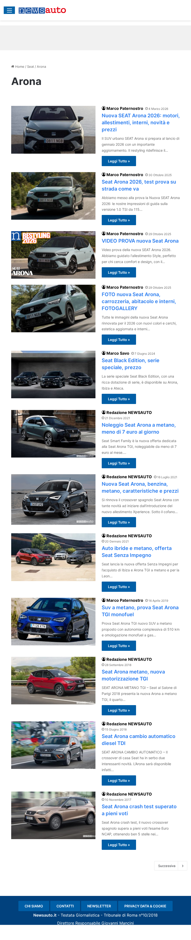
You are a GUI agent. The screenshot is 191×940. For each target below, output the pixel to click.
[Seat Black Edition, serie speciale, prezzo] (53, 374)
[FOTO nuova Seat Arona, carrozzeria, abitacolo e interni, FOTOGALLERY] (53, 308)
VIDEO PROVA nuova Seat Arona (140, 241)
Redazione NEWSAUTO (129, 412)
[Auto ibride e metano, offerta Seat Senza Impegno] (53, 557)
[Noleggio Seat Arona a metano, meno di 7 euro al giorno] (53, 434)
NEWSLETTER (99, 906)
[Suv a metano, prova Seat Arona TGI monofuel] (53, 621)
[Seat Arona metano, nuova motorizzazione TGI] (53, 680)
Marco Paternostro (124, 108)
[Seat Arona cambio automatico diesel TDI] (53, 745)
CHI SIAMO (34, 906)
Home (19, 66)
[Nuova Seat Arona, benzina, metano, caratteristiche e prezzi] (53, 499)
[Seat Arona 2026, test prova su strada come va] (53, 196)
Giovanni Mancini (117, 923)
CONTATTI (65, 906)
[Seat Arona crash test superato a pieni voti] (53, 815)
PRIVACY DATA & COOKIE (145, 906)
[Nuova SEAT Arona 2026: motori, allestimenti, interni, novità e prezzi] (53, 129)
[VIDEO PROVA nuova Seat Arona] (53, 255)
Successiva (166, 866)
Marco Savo (117, 353)
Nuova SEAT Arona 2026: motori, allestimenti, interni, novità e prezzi (141, 123)
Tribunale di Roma (121, 915)
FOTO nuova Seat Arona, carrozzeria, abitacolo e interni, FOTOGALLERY (139, 301)
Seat (30, 66)
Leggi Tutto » (119, 161)
